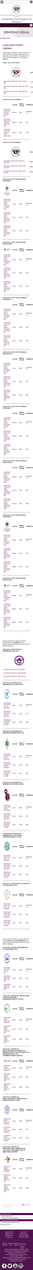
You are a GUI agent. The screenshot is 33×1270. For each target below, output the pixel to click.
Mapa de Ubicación (5, 1244)
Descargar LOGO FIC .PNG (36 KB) (14, 676)
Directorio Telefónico (16, 1244)
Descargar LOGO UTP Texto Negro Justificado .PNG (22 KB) (7, 622)
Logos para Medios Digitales (9, 1220)
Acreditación (9, 1237)
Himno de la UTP (5, 1224)
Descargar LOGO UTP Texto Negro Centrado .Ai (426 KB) (7, 204)
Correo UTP (24, 1232)
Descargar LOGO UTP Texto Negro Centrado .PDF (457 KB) (7, 217)
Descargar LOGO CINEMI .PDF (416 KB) (7, 1178)
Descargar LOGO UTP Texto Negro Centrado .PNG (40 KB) (7, 566)
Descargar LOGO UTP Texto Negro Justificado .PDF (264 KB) (7, 609)
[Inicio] (16, 9)
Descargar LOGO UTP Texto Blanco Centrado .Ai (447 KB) (7, 314)
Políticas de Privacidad (16, 1261)
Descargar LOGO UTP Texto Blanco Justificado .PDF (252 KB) (7, 490)
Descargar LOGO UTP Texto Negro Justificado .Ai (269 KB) (7, 595)
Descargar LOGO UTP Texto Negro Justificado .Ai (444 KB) (7, 259)
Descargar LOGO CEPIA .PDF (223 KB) (7, 1029)
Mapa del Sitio (10, 1244)
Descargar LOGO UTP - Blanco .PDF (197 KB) (7, 122)
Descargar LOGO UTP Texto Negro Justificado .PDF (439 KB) (7, 273)
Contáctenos (22, 1244)
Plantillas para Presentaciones (10, 1222)
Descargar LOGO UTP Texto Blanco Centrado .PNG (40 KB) (7, 449)
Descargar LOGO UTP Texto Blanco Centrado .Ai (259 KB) (7, 422)
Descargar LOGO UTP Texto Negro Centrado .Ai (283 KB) (7, 540)
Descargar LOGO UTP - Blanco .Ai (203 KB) (7, 112)
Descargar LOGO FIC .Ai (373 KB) (14, 669)
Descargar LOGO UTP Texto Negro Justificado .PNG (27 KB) (7, 286)
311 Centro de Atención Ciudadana (16, 1259)
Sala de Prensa (9, 1235)
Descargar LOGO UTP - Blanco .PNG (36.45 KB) (7, 132)
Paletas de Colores (6, 1216)
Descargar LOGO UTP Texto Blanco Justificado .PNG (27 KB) (7, 395)
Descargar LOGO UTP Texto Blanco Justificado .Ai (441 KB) (7, 368)
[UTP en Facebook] (4, 1266)
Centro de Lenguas (24, 1237)
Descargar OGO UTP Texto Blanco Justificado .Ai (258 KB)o (7, 477)
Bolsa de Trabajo (23, 1235)
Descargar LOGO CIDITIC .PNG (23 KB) (7, 1087)
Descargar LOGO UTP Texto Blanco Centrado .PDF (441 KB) (7, 327)
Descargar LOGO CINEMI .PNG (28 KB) (7, 1188)
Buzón (25, 1204)
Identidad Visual (5, 38)
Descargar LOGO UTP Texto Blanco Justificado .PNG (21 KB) (7, 503)
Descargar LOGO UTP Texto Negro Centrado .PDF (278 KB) (7, 553)
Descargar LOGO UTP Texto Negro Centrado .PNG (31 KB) (7, 230)
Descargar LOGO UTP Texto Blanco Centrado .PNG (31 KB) (7, 340)
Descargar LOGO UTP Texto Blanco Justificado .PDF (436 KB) (7, 381)
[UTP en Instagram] (21, 1266)
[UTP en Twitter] (10, 1266)
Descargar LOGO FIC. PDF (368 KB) (15, 673)
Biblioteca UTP (9, 1233)
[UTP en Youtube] (15, 1266)
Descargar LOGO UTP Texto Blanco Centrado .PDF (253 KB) (7, 436)
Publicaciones (23, 1233)
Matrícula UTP (9, 1232)
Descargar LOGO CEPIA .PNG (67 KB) (7, 1039)
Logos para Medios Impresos (9, 1218)
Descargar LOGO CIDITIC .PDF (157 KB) (7, 1077)
